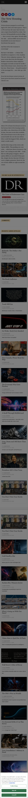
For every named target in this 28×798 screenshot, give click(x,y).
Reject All (14, 790)
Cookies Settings (14, 786)
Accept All (14, 795)
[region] (14, 785)
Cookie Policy (12, 782)
